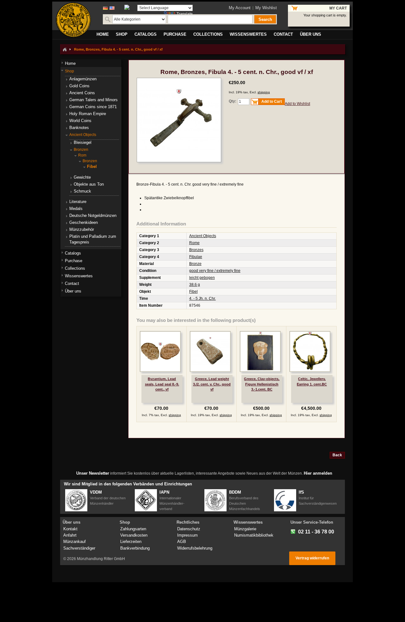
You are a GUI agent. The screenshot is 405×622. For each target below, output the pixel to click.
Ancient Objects (202, 236)
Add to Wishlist (297, 104)
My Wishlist (266, 7)
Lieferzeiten (130, 541)
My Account (240, 7)
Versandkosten (133, 535)
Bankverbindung (135, 548)
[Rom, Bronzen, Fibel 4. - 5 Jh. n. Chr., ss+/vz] (179, 80)
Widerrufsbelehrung (194, 548)
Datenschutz (188, 529)
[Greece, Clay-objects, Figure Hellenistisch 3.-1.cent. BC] (260, 351)
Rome (194, 243)
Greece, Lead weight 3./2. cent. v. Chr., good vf (212, 384)
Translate (185, 14)
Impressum (187, 535)
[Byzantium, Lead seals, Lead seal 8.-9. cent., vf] (160, 351)
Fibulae (195, 257)
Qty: (232, 101)
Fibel (193, 291)
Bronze (195, 264)
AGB (181, 541)
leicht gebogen (202, 277)
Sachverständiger (79, 548)
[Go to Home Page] (64, 49)
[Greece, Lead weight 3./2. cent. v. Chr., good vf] (210, 351)
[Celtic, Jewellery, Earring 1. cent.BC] (310, 351)
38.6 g (194, 284)
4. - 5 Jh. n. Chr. (202, 298)
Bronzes (196, 250)
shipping (264, 92)
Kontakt (70, 529)
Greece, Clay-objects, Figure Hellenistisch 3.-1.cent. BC (261, 384)
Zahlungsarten (133, 529)
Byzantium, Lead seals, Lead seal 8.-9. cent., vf (162, 384)
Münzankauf (74, 541)
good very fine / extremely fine (214, 270)
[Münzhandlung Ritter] (73, 20)
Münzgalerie (245, 529)
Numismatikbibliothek (253, 535)
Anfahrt (70, 535)
